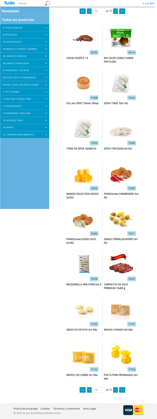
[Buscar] (47, 3)
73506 (131, 143)
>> (122, 11)
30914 (131, 52)
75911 (131, 233)
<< (82, 11)
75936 (94, 279)
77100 (94, 324)
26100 (94, 52)
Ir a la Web (148, 3)
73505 (94, 143)
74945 (94, 188)
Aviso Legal (89, 408)
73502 (131, 97)
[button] (24, 27)
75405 (131, 188)
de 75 (109, 11)
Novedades (10, 11)
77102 (94, 369)
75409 (94, 233)
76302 (131, 279)
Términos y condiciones (66, 408)
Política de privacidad (26, 408)
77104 (131, 369)
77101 (131, 324)
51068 (94, 97)
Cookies (45, 408)
